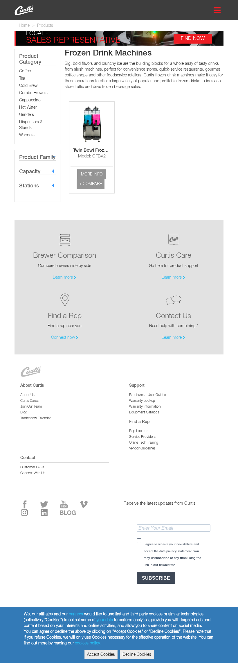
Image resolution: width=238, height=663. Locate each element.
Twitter (49, 504)
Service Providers (142, 437)
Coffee (25, 71)
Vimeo (89, 504)
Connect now (63, 338)
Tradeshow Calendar (35, 418)
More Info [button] (91, 174)
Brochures (137, 395)
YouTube (69, 504)
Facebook (29, 504)
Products (45, 26)
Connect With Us (32, 473)
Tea (22, 78)
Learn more (63, 277)
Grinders (26, 115)
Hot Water (28, 107)
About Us (27, 395)
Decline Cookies (136, 655)
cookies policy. (88, 643)
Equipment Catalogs (144, 412)
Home (24, 26)
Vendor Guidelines (142, 448)
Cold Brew (28, 86)
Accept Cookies (101, 655)
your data (105, 620)
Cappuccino (30, 100)
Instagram (29, 512)
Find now (193, 38)
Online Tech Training (143, 443)
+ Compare (90, 184)
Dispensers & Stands (31, 125)
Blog (23, 412)
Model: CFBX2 (92, 156)
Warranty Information (145, 406)
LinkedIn (49, 512)
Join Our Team (31, 406)
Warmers (27, 135)
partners (76, 614)
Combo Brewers (33, 93)
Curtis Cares (29, 401)
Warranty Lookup (142, 401)
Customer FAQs (32, 467)
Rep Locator (138, 431)
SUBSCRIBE (156, 578)
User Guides (157, 395)
